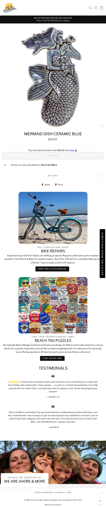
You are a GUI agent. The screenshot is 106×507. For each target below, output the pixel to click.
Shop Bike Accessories (52, 269)
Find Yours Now (52, 358)
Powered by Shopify (53, 505)
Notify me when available (102, 253)
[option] (53, 19)
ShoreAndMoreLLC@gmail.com (52, 492)
